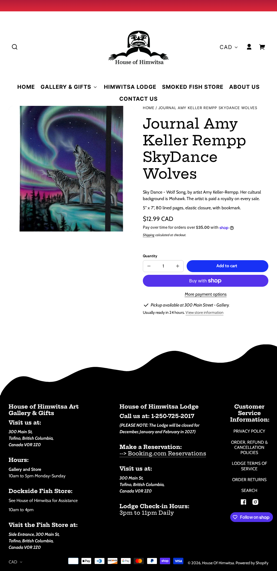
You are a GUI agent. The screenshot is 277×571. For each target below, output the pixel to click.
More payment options (206, 294)
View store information (204, 312)
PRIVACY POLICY (249, 431)
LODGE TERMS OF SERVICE (249, 466)
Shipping (148, 235)
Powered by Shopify (252, 562)
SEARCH (249, 490)
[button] (15, 47)
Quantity (150, 256)
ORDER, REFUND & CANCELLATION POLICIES (249, 447)
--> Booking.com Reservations (163, 453)
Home (148, 108)
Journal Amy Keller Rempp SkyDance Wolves (208, 108)
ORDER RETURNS (249, 479)
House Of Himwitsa (218, 562)
